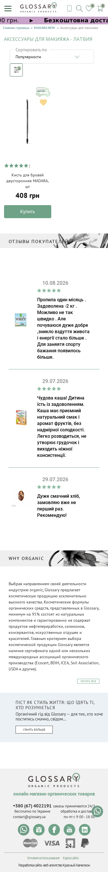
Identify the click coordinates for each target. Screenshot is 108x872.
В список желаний (43, 102)
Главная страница (16, 28)
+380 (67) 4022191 (32, 806)
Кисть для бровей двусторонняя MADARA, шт (27, 180)
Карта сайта (70, 857)
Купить (27, 211)
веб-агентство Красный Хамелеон (66, 865)
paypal (85, 843)
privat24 (70, 843)
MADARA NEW (45, 28)
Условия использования (43, 857)
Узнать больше (34, 729)
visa (51, 843)
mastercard (30, 843)
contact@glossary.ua (29, 816)
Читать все (88, 681)
